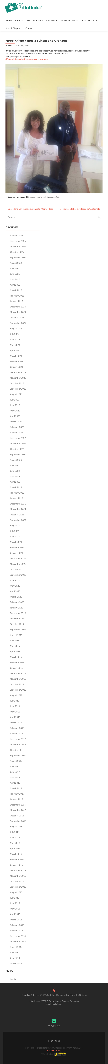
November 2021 (18, 509)
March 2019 (16, 656)
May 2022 (15, 476)
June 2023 (15, 405)
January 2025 (16, 301)
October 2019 (17, 624)
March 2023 (16, 421)
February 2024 (17, 361)
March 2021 (16, 542)
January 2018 (16, 733)
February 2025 (17, 295)
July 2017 (14, 766)
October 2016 (17, 815)
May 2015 (15, 908)
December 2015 (18, 870)
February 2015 (17, 925)
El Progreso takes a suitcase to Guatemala (81, 208)
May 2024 (15, 345)
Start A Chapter (13, 28)
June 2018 (15, 706)
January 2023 (16, 432)
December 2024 (18, 306)
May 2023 (15, 410)
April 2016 (15, 848)
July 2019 (14, 640)
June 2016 (15, 837)
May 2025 (15, 279)
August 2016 (16, 826)
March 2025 (16, 290)
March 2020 (16, 596)
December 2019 (18, 613)
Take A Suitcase (33, 20)
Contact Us (30, 28)
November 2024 (18, 312)
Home (8, 20)
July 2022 (14, 465)
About (17, 20)
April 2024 (15, 350)
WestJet (38, 59)
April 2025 (15, 284)
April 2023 (15, 416)
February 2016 (17, 859)
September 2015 (18, 886)
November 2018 (18, 678)
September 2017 (18, 755)
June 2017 (15, 771)
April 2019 (15, 651)
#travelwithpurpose (24, 59)
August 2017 (16, 760)
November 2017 (18, 744)
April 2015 (15, 914)
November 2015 (18, 875)
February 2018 (17, 728)
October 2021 (17, 514)
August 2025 (16, 262)
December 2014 (18, 936)
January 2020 (16, 607)
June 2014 (15, 958)
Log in (13, 979)
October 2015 (17, 881)
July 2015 (14, 897)
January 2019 (16, 667)
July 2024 (14, 334)
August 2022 (16, 459)
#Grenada (10, 59)
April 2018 (15, 717)
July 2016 (14, 832)
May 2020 (15, 585)
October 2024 (17, 317)
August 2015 (16, 892)
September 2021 (18, 520)
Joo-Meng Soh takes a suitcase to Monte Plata (29, 208)
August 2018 (16, 695)
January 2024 (16, 366)
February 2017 (17, 793)
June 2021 (15, 536)
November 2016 (18, 810)
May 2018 (15, 711)
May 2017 (15, 777)
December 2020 (18, 558)
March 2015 (16, 919)
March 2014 (16, 963)
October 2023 (17, 383)
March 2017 (16, 788)
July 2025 (14, 268)
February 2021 (17, 547)
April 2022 (15, 481)
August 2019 (16, 635)
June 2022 (15, 470)
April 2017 (15, 782)
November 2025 (18, 246)
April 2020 (15, 591)
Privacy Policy (54, 1050)
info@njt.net (54, 1025)
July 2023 (14, 399)
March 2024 (16, 355)
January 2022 (16, 498)
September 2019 (18, 629)
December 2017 (18, 739)
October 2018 (17, 684)
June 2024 (15, 339)
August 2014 (16, 947)
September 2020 (18, 574)
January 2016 (16, 864)
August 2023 (16, 394)
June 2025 (15, 273)
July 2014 (14, 952)
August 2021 (16, 525)
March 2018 (16, 722)
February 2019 (17, 662)
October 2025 (17, 251)
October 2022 (17, 449)
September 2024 (18, 323)
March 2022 (16, 487)
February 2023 (17, 427)
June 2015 (15, 903)
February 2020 (17, 602)
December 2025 (18, 241)
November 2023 (18, 377)
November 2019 (18, 618)
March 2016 (16, 854)
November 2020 (18, 563)
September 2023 (18, 388)
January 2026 (16, 235)
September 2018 (18, 689)
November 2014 (18, 941)
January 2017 (16, 799)
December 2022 (18, 438)
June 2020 (15, 580)
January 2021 (16, 553)
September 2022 (18, 454)
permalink (54, 196)
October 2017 (17, 750)
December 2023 (18, 372)
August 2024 (16, 328)
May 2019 (15, 646)
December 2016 (18, 804)
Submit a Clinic (87, 20)
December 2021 (18, 503)
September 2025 (18, 257)
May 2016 (15, 843)
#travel (45, 59)
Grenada (31, 196)
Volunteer (50, 20)
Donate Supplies (68, 20)
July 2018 (14, 700)
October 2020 (17, 569)
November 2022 (18, 443)
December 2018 (18, 673)
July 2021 (14, 531)
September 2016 (18, 821)
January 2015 (16, 930)
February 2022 (17, 492)
